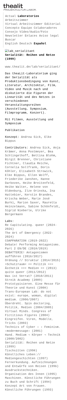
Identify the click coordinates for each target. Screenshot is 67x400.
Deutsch (25, 43)
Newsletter (14, 35)
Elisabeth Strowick (35, 171)
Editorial (52, 24)
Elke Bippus (15, 175)
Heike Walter (15, 187)
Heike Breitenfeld (38, 183)
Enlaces (31, 35)
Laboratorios (28, 16)
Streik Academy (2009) (24, 280)
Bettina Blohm (43, 155)
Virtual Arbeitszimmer (24, 24)
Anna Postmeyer (31, 151)
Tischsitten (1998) (21, 350)
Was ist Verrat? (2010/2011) (29, 276)
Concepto (12, 28)
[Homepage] (19, 10)
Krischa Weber (16, 198)
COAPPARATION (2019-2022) (26, 240)
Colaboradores (45, 28)
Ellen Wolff (38, 175)
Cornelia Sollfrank (21, 167)
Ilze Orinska (35, 191)
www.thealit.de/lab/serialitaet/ (32, 66)
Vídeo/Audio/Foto (33, 32)
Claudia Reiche (35, 163)
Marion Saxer (28, 202)
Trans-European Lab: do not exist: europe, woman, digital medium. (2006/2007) (31, 295)
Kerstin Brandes (38, 194)
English (11, 43)
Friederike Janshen (21, 179)
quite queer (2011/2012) (25, 272)
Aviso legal (49, 35)
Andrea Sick (31, 137)
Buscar (10, 39)
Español (40, 43)
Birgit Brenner (17, 159)
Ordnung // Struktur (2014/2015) (32, 260)
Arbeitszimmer (16, 20)
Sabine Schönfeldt (43, 206)
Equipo (26, 28)
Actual (10, 16)
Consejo (11, 32)
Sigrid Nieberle (18, 210)
